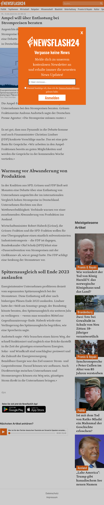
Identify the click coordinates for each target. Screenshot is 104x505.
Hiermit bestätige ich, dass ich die (43, 88)
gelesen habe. (52, 91)
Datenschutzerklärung (69, 88)
